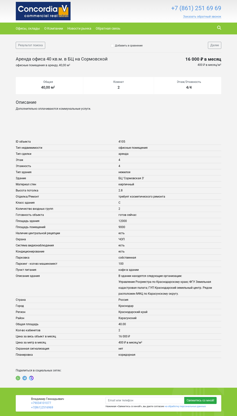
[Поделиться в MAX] (31, 378)
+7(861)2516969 (42, 407)
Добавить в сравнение (129, 45)
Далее (214, 45)
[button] (202, 16)
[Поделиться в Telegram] (24, 378)
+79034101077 (41, 403)
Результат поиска (30, 45)
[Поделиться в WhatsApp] (18, 378)
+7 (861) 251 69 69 (196, 8)
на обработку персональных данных (185, 406)
